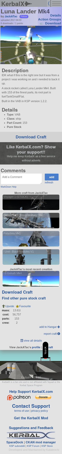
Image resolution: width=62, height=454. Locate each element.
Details (55, 15)
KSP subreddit (17, 446)
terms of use (21, 410)
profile (36, 347)
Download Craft (31, 137)
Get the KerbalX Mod (31, 417)
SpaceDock (14, 442)
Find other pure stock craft (24, 298)
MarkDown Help (8, 186)
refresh (49, 182)
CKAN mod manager (41, 442)
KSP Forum (33, 446)
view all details (32, 340)
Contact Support (31, 405)
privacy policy (39, 410)
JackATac (11, 16)
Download (53, 23)
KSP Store (47, 446)
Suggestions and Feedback (31, 427)
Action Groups (49, 19)
